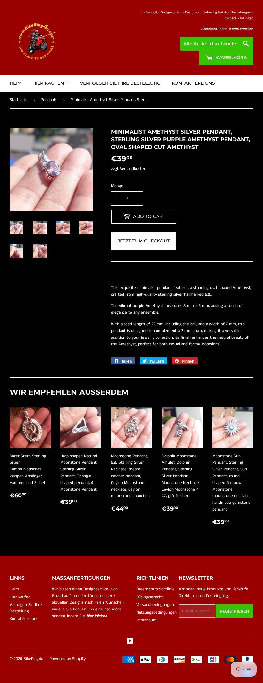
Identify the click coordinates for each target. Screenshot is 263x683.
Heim (15, 83)
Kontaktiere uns (193, 83)
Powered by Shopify (67, 659)
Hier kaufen (48, 83)
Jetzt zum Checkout (144, 241)
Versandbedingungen (155, 605)
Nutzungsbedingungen (156, 612)
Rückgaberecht (149, 597)
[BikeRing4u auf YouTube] (130, 642)
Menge (117, 186)
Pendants (49, 100)
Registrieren (234, 611)
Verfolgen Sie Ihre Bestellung (120, 83)
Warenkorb (231, 57)
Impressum (146, 620)
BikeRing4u (33, 659)
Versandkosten (133, 169)
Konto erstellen (241, 28)
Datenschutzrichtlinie (155, 589)
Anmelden (209, 28)
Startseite (19, 100)
